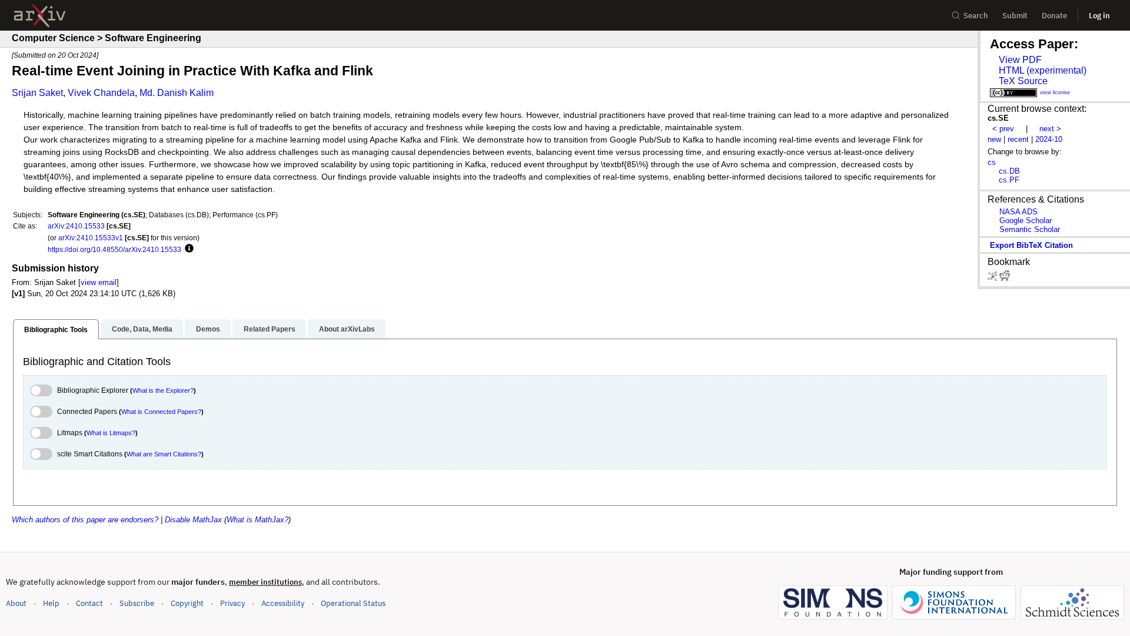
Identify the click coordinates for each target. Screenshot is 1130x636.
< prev (1003, 128)
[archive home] (39, 15)
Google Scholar (1025, 220)
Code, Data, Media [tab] (142, 329)
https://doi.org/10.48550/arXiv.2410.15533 (114, 249)
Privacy (232, 603)
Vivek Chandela (101, 93)
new (994, 139)
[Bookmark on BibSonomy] (993, 278)
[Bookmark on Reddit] (1004, 278)
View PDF (1020, 60)
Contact (89, 603)
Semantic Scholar (1029, 229)
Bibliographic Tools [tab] (56, 330)
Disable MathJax (193, 519)
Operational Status (353, 603)
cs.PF (1009, 179)
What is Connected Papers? (161, 411)
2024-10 (1048, 139)
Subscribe (136, 603)
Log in (1099, 16)
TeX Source (1023, 81)
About (16, 603)
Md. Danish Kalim (176, 93)
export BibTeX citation (1031, 245)
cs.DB (1009, 171)
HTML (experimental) (1042, 70)
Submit (1015, 16)
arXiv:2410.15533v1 (90, 237)
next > (1050, 128)
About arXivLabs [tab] (347, 329)
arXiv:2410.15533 (76, 226)
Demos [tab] (208, 329)
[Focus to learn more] (187, 249)
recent (1018, 139)
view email (99, 282)
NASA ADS (1018, 211)
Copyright (187, 603)
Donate (1054, 16)
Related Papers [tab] (269, 329)
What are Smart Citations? (164, 454)
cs (992, 162)
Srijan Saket (37, 93)
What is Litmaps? (111, 432)
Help (51, 603)
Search (975, 16)
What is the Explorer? (163, 390)
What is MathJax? (257, 519)
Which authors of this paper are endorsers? (85, 519)
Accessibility (282, 603)
